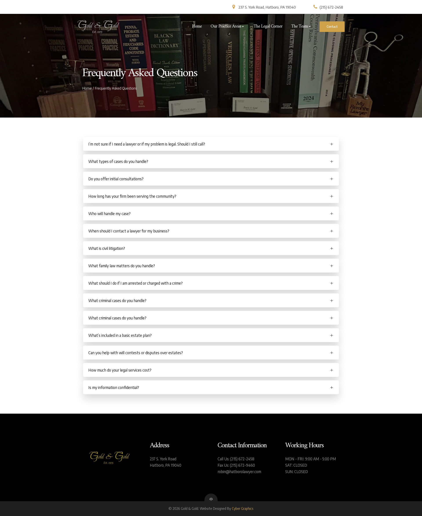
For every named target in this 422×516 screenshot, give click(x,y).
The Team (299, 26)
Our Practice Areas (226, 26)
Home (197, 26)
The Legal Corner (268, 26)
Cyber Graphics (242, 508)
